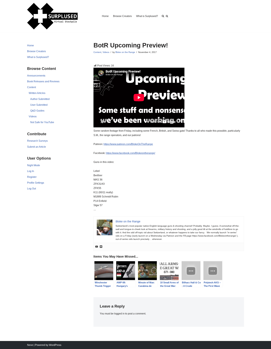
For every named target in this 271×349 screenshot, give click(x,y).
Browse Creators (122, 16)
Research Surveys (37, 140)
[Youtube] (96, 246)
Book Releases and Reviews (43, 81)
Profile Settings (35, 182)
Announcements (36, 75)
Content (31, 87)
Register (32, 177)
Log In (30, 171)
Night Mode (33, 165)
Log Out (31, 188)
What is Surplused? (147, 16)
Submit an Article (36, 146)
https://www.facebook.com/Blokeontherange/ (130, 153)
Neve (30, 345)
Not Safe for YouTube (42, 122)
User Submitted (39, 105)
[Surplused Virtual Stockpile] (52, 16)
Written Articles (37, 93)
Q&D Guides (37, 110)
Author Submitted (40, 99)
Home (105, 16)
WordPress (55, 345)
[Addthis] (101, 246)
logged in (119, 313)
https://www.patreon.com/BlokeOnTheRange (128, 144)
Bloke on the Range (125, 52)
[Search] (167, 16)
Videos (33, 116)
